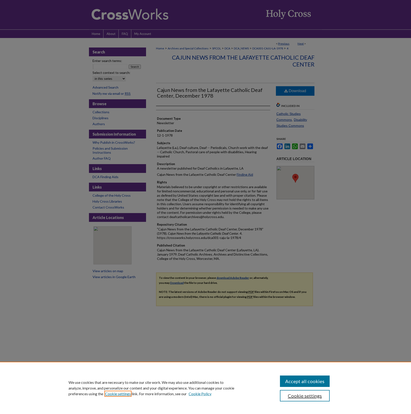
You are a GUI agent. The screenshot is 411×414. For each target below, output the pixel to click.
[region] (205, 388)
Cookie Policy (200, 393)
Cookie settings (118, 393)
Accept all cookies (304, 381)
